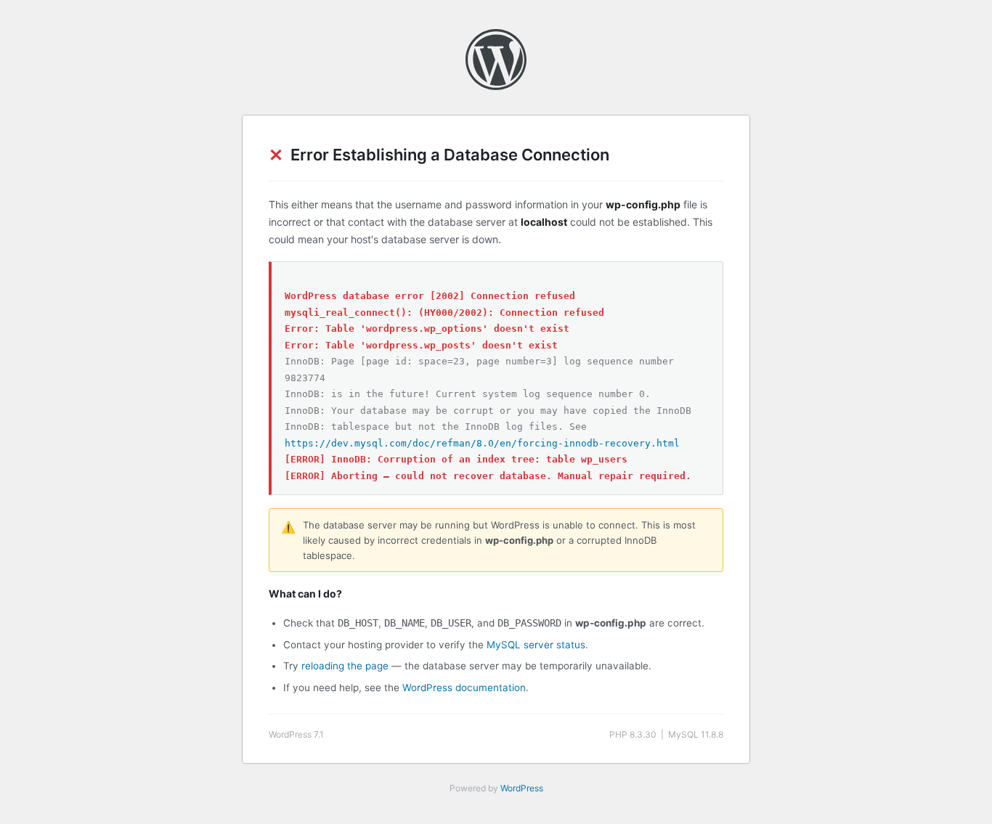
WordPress (521, 788)
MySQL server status (536, 644)
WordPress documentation (464, 687)
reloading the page (345, 666)
